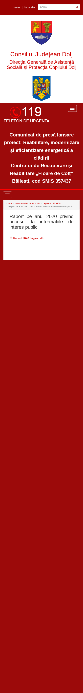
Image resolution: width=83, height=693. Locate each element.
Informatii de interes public (27, 203)
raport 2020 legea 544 (28, 238)
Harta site (29, 7)
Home (16, 7)
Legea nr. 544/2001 (52, 203)
